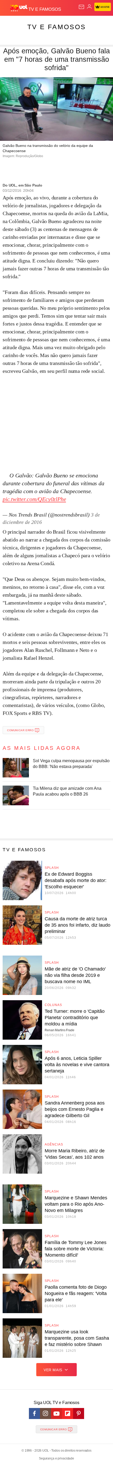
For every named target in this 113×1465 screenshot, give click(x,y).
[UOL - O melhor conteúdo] (19, 8)
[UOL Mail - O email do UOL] (81, 7)
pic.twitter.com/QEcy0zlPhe (34, 499)
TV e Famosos (56, 26)
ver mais (53, 1370)
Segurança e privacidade (56, 1458)
